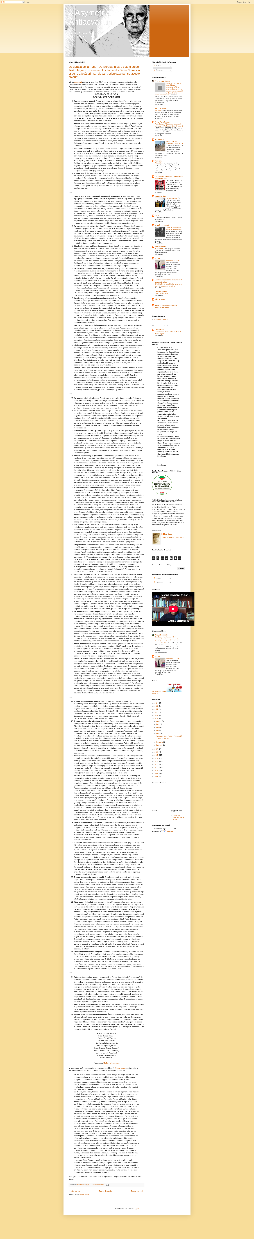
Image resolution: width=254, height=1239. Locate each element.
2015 (157, 755)
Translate (169, 831)
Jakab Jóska (159, 163)
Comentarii (159, 70)
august (159, 721)
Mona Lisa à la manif (161, 293)
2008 (157, 777)
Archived (158, 110)
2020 (157, 715)
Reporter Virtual (161, 108)
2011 (157, 767)
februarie (159, 742)
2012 (157, 764)
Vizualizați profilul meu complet (173, 537)
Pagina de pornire (105, 1191)
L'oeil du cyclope (161, 292)
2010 (157, 770)
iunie (158, 727)
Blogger (136, 1209)
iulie (158, 724)
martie (158, 734)
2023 (157, 706)
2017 (157, 749)
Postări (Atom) (84, 1195)
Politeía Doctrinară (162, 225)
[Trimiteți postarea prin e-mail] (107, 1184)
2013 (157, 761)
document (78, 82)
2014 (157, 758)
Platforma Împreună (111, 1063)
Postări (158, 66)
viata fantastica (161, 247)
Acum (157, 216)
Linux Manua (159, 330)
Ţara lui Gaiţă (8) (171, 198)
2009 (157, 774)
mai (157, 730)
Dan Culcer (168, 534)
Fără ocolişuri (160, 299)
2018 (157, 718)
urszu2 (157, 258)
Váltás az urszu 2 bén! (173, 260)
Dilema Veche (120, 1068)
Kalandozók (159, 139)
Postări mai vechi (137, 1191)
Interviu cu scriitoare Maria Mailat (178, 817)
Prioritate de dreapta (162, 81)
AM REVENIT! (159, 249)
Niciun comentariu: (98, 1184)
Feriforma (158, 161)
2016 (157, 752)
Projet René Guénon (162, 122)
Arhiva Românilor (161, 635)
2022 (157, 709)
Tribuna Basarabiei (161, 320)
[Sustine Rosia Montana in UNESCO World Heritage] (162, 494)
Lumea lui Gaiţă (161, 196)
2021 (157, 712)
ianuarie (159, 745)
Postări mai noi (74, 1191)
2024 (157, 703)
